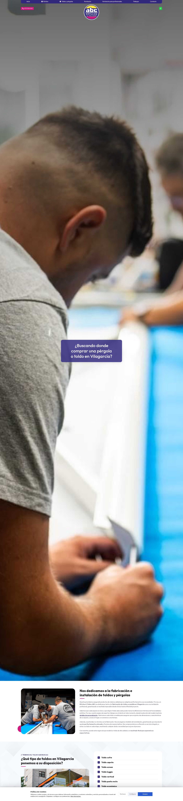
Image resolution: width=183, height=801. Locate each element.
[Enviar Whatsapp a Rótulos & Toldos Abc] (160, 8)
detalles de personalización (89, 715)
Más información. (76, 796)
